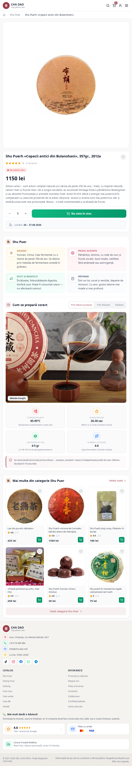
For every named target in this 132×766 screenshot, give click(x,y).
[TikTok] (6, 662)
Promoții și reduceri (78, 675)
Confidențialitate (76, 701)
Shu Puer (15, 14)
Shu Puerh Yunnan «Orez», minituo (62, 590)
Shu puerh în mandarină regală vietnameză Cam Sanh (106, 590)
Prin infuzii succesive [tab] (81, 304)
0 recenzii (31, 163)
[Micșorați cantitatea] (9, 214)
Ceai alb (7, 701)
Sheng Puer (9, 680)
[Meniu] (126, 5)
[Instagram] (13, 662)
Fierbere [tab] (119, 304)
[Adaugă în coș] (39, 539)
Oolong (6, 686)
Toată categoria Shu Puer (64, 611)
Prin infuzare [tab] (103, 304)
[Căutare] (108, 5)
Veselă (6, 706)
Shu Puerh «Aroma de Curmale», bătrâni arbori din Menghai (65, 530)
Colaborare (73, 696)
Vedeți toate (116, 480)
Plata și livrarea (75, 686)
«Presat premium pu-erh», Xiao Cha (23, 590)
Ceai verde (8, 696)
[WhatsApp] (28, 662)
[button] (120, 5)
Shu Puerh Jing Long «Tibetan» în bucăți (107, 530)
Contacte (72, 691)
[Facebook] (21, 662)
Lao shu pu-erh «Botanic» (21, 528)
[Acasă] (4, 14)
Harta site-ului (75, 706)
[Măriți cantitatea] (26, 214)
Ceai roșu (7, 691)
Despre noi (73, 680)
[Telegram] (36, 662)
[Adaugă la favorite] (123, 157)
